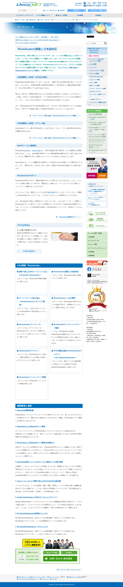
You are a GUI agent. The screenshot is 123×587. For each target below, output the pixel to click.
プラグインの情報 (94, 73)
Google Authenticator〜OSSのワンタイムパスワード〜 (37, 497)
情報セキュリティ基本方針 (75, 577)
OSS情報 (80, 15)
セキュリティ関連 (95, 79)
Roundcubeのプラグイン (29, 351)
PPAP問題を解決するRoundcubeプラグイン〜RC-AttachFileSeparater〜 (68, 354)
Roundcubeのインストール (30, 324)
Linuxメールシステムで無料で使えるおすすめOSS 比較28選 (39, 481)
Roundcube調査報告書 (25, 410)
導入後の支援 (49, 192)
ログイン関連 (93, 82)
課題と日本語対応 (94, 56)
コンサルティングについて (24, 15)
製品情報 (91, 237)
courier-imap (36, 150)
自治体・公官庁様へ (45, 20)
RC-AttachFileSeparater (96, 76)
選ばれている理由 (61, 15)
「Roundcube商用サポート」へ (69, 217)
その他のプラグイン (95, 99)
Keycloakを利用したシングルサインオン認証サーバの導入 (97, 128)
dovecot (27, 150)
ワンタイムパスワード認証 (96, 70)
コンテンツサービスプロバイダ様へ (88, 20)
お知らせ (54, 10)
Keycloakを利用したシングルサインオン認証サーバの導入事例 (40, 462)
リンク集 (54, 579)
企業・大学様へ (21, 20)
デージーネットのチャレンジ (97, 248)
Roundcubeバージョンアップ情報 (32, 377)
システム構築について (43, 15)
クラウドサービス (94, 240)
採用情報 (62, 10)
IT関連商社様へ (32, 20)
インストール (92, 67)
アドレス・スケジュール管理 (98, 88)
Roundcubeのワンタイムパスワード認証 (67, 326)
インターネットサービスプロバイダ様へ (64, 20)
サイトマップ (45, 579)
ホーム (47, 10)
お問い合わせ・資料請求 (97, 10)
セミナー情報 (93, 244)
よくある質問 (92, 64)
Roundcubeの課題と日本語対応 (66, 272)
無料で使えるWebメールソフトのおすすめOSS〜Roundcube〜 (33, 273)
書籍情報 (91, 255)
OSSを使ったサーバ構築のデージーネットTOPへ (32, 577)
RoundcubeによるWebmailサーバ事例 (31, 426)
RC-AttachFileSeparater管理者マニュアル (32, 513)
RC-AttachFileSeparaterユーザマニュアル (32, 527)
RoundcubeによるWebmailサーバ (97, 118)
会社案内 (98, 15)
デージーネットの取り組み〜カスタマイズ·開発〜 (96, 60)
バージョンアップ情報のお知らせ (97, 103)
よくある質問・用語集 (95, 233)
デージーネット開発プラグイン (98, 95)
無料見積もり (76, 10)
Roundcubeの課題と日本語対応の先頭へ (70, 569)
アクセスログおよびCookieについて (28, 579)
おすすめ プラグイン (95, 91)
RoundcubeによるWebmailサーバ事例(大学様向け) (35, 443)
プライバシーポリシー (55, 577)
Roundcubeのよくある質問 (64, 298)
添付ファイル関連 (95, 85)
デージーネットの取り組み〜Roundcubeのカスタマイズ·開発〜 (32, 301)
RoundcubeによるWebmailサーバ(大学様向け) (97, 123)
